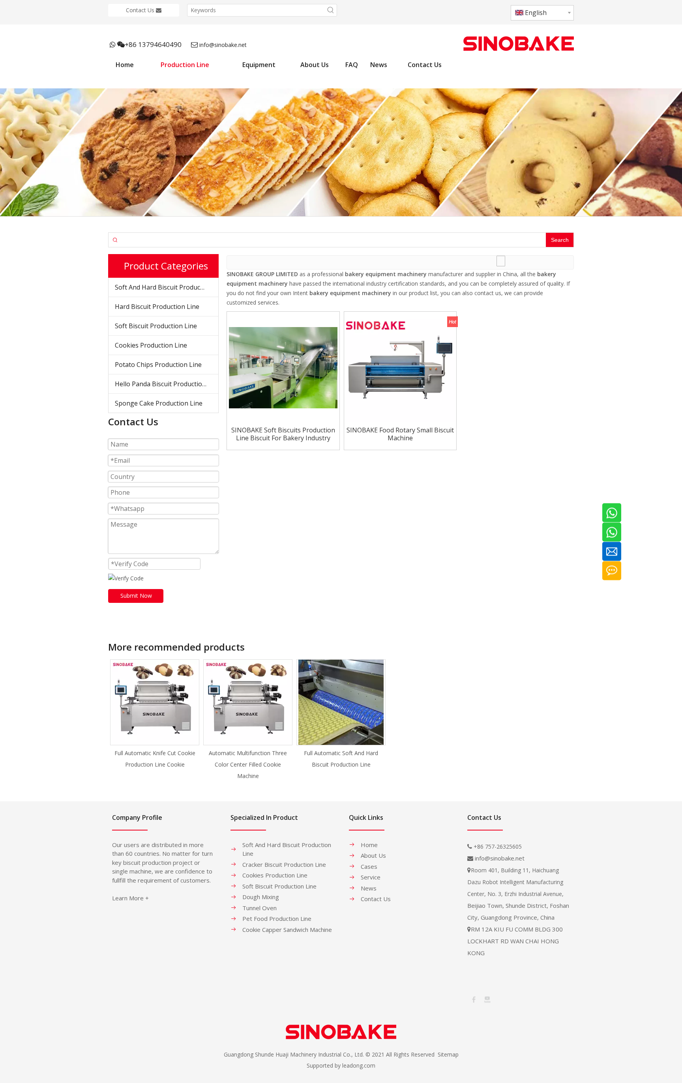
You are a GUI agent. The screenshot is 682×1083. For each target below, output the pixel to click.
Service (370, 877)
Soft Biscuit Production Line (156, 326)
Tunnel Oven (259, 908)
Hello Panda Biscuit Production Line (166, 384)
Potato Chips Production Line (158, 364)
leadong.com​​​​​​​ (358, 1065)
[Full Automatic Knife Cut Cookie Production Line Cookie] (155, 702)
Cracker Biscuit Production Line (284, 864)
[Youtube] (486, 999)
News (369, 888)
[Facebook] (473, 999)
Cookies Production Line (151, 345)
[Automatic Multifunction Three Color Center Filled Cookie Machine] (248, 702)
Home (369, 845)
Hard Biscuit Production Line (157, 306)
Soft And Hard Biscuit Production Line (166, 287)
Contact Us (141, 10)
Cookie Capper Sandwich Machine (287, 929)
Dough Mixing (260, 897)
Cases (369, 866)
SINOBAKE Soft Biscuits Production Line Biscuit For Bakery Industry (283, 434)
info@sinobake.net (223, 45)
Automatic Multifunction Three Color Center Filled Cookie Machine (248, 764)
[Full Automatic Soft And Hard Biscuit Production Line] (341, 702)
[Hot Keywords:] (331, 10)
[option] (154, 714)
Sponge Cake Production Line (158, 403)
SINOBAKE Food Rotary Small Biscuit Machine (400, 434)
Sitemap (448, 1054)
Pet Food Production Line (276, 918)
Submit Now (136, 595)
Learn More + (130, 898)
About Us (373, 855)
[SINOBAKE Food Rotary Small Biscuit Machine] (400, 367)
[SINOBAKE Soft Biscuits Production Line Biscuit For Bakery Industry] (283, 367)
